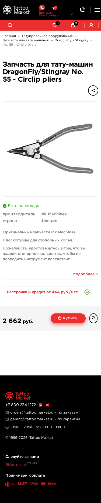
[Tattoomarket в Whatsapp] (42, 8)
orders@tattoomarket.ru (31, 412)
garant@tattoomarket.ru (31, 419)
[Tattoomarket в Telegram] (54, 8)
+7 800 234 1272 (20, 405)
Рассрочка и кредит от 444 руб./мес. (43, 292)
